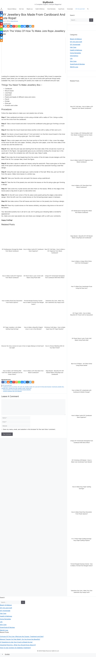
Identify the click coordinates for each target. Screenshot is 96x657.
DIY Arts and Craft (80, 9)
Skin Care (73, 61)
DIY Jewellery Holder (27, 386)
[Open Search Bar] (88, 9)
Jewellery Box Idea (13, 388)
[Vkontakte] (22, 26)
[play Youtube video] (33, 55)
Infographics (74, 56)
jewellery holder (21, 388)
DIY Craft (20, 386)
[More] (33, 26)
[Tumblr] (27, 26)
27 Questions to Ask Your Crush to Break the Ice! (16, 642)
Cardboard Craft (7, 386)
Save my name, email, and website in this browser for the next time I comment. (29, 429)
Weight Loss (30, 9)
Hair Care (21, 9)
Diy (12, 386)
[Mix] (16, 26)
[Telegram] (30, 26)
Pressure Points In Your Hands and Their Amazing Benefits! (17, 389)
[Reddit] (8, 26)
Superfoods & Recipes (77, 64)
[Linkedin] (11, 26)
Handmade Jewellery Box (58, 386)
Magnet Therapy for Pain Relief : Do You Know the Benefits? (20, 639)
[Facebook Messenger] (24, 26)
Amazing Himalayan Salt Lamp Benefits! (12, 391)
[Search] (91, 20)
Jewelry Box (29, 388)
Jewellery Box (4, 388)
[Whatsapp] (19, 26)
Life (71, 58)
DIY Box (15, 386)
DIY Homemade (75, 44)
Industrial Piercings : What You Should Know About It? (18, 645)
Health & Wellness (39, 9)
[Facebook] (3, 382)
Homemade (70, 9)
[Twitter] (5, 26)
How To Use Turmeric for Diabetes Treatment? (15, 648)
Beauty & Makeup (12, 9)
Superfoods (61, 9)
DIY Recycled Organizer (45, 386)
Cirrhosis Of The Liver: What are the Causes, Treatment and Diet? (22, 636)
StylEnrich (48, 2)
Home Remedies (51, 9)
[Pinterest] (14, 26)
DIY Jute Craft (36, 386)
